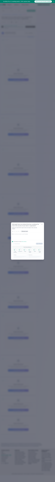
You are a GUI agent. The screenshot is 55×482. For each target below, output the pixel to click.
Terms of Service (24, 241)
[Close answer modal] (42, 224)
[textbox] (27, 235)
